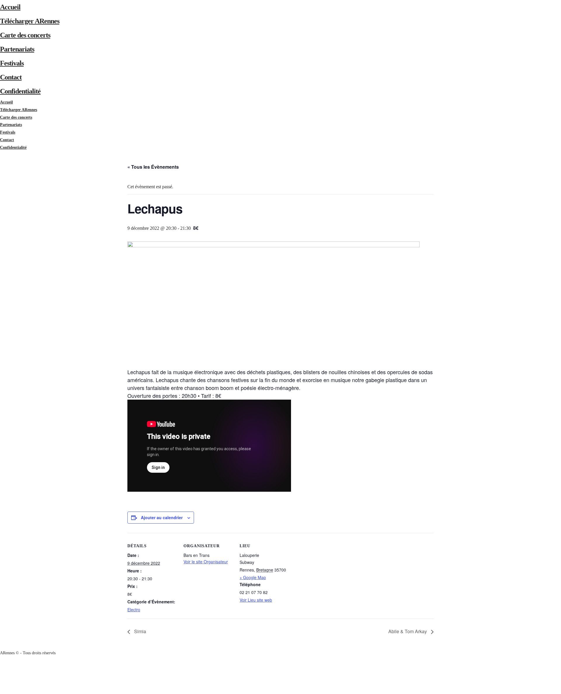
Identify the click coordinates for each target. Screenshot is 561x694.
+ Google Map (253, 577)
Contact (11, 77)
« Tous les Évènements (153, 166)
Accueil (10, 7)
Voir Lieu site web (256, 600)
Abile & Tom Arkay (408, 631)
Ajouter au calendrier (162, 517)
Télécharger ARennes (29, 21)
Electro (133, 609)
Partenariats (17, 49)
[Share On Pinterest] (1, 682)
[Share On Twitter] (1, 675)
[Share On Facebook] (1, 667)
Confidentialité (20, 91)
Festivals (12, 63)
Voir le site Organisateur (205, 561)
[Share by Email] (1, 690)
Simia (139, 631)
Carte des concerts (25, 35)
